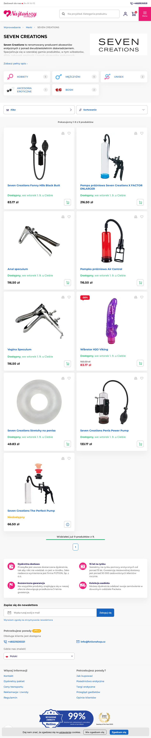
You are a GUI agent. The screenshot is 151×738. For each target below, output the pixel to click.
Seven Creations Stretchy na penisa (32, 430)
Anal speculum (18, 269)
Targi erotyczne (85, 686)
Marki (29, 27)
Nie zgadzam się (94, 732)
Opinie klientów (86, 697)
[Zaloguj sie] (125, 14)
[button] (144, 14)
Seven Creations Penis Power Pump (104, 430)
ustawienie (65, 732)
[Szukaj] (63, 14)
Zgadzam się (119, 732)
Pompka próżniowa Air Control (101, 269)
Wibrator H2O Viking (94, 349)
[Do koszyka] (67, 202)
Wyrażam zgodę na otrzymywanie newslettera (28, 620)
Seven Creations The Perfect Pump (31, 510)
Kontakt (8, 675)
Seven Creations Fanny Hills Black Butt (34, 185)
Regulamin (10, 697)
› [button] (15, 63)
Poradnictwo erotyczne (90, 681)
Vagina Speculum (19, 349)
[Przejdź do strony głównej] (20, 14)
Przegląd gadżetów (88, 692)
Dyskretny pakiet (14, 681)
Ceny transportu (13, 686)
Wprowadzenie (12, 27)
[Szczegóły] (67, 524)
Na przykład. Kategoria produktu (87, 13)
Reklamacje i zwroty (16, 692)
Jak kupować (84, 675)
